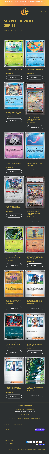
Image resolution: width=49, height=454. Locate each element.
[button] (3, 11)
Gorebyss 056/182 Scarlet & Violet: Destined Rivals (34, 162)
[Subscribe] (32, 429)
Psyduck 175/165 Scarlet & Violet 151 (35, 387)
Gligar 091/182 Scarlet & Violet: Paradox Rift (13, 301)
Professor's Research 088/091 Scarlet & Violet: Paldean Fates (13, 388)
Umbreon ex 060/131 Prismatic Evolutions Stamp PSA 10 (33, 213)
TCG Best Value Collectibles (20, 449)
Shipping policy (29, 450)
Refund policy (41, 449)
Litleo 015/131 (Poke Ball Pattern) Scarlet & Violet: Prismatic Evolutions (35, 257)
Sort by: (18, 37)
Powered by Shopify (31, 449)
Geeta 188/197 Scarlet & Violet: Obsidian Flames (34, 301)
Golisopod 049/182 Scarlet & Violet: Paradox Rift (14, 113)
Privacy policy (10, 450)
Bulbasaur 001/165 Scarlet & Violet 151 (14, 70)
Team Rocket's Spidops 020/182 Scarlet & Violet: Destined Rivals (13, 257)
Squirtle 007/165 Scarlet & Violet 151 (35, 70)
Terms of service (20, 450)
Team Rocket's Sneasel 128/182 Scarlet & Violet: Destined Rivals (13, 344)
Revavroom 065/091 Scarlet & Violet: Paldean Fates (13, 208)
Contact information (40, 450)
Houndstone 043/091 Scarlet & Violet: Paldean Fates (13, 163)
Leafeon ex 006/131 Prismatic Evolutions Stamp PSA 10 (33, 119)
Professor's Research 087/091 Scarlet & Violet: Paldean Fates (34, 344)
